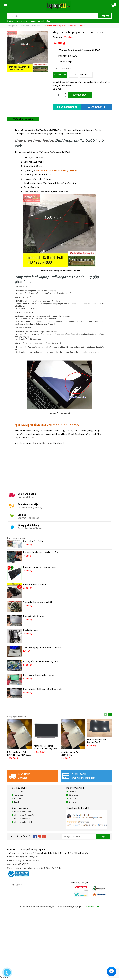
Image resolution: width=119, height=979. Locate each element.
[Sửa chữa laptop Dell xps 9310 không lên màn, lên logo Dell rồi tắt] (14, 651)
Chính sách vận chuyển (24, 815)
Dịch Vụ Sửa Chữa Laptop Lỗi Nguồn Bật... (42, 661)
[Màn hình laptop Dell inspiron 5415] (99, 728)
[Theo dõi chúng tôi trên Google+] (44, 836)
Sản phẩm (18, 791)
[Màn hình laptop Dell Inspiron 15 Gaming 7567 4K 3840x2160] (46, 731)
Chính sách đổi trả (22, 818)
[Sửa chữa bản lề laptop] (14, 620)
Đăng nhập (73, 795)
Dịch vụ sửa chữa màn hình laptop (39, 675)
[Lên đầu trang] (114, 964)
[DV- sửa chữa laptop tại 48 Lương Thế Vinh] (14, 556)
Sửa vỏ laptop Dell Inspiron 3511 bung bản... (43, 689)
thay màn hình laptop (34, 140)
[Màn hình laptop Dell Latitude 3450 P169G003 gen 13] (19, 734)
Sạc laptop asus (30, 630)
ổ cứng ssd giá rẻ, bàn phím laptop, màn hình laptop (28, 21)
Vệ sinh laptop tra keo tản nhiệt (37, 602)
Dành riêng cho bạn (16, 538)
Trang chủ (18, 795)
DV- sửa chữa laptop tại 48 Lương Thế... (41, 552)
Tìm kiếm (104, 16)
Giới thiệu (18, 798)
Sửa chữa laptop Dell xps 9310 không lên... (42, 647)
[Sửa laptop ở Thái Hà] (14, 544)
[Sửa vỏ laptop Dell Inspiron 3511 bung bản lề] (14, 693)
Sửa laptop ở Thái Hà (33, 541)
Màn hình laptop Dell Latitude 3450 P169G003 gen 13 (18, 755)
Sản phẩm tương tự (16, 717)
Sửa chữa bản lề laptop (34, 616)
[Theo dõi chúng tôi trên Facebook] (35, 836)
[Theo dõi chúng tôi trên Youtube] (39, 836)
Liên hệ (17, 802)
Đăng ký (72, 798)
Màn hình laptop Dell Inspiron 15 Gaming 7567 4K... (45, 748)
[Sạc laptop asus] (14, 636)
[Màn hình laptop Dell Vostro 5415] (73, 734)
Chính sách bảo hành (23, 822)
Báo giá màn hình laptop (34, 584)
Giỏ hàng (72, 802)
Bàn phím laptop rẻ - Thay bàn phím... (40, 567)
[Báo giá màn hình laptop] (14, 590)
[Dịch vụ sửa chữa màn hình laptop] (14, 679)
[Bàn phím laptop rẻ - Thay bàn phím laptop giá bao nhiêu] (14, 573)
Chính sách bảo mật (22, 811)
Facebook (17, 884)
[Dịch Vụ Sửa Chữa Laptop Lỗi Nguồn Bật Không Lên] (14, 665)
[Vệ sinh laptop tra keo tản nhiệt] (14, 606)
